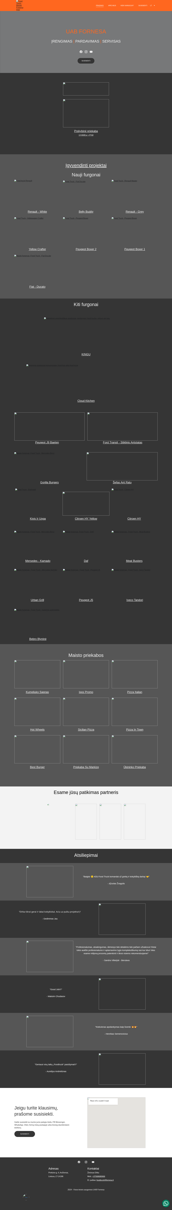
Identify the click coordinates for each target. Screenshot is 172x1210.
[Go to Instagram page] (86, 51)
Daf (86, 560)
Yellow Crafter (37, 249)
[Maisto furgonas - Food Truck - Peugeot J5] (86, 583)
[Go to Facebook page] (81, 51)
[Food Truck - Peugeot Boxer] (86, 231)
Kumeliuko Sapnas (37, 692)
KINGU (86, 354)
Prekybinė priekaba (86, 131)
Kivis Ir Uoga (38, 518)
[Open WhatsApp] (166, 1203)
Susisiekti (142, 5)
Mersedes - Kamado (37, 560)
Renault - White (37, 211)
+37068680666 (98, 1176)
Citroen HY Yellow (86, 518)
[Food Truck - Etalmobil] (38, 503)
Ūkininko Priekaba (135, 767)
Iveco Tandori (134, 600)
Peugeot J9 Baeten (47, 442)
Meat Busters (134, 560)
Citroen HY (134, 518)
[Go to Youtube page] (91, 51)
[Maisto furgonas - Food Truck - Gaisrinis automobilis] (37, 623)
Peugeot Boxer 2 (86, 249)
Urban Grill (37, 600)
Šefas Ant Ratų (122, 482)
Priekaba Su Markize (86, 767)
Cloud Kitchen (86, 400)
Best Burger (37, 767)
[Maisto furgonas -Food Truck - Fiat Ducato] (37, 269)
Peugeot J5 (86, 600)
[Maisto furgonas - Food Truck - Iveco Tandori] (135, 583)
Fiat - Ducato (37, 286)
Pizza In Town (134, 729)
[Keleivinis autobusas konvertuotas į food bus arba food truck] (86, 381)
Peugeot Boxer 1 (134, 249)
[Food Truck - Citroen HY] (135, 503)
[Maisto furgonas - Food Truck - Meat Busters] (135, 545)
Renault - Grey (135, 211)
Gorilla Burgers (49, 482)
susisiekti (24, 1134)
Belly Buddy (86, 211)
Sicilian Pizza (86, 729)
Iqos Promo (86, 692)
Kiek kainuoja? (127, 5)
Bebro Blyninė (37, 638)
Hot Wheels (37, 729)
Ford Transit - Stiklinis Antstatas (122, 442)
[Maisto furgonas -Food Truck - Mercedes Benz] (49, 466)
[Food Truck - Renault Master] (135, 194)
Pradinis (100, 5)
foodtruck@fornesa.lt (105, 1180)
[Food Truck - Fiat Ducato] (86, 195)
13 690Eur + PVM (86, 135)
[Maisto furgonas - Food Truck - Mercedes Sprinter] (37, 583)
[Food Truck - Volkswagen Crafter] (37, 231)
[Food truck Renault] (37, 194)
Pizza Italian (134, 692)
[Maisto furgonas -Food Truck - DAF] (86, 545)
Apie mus (112, 5)
